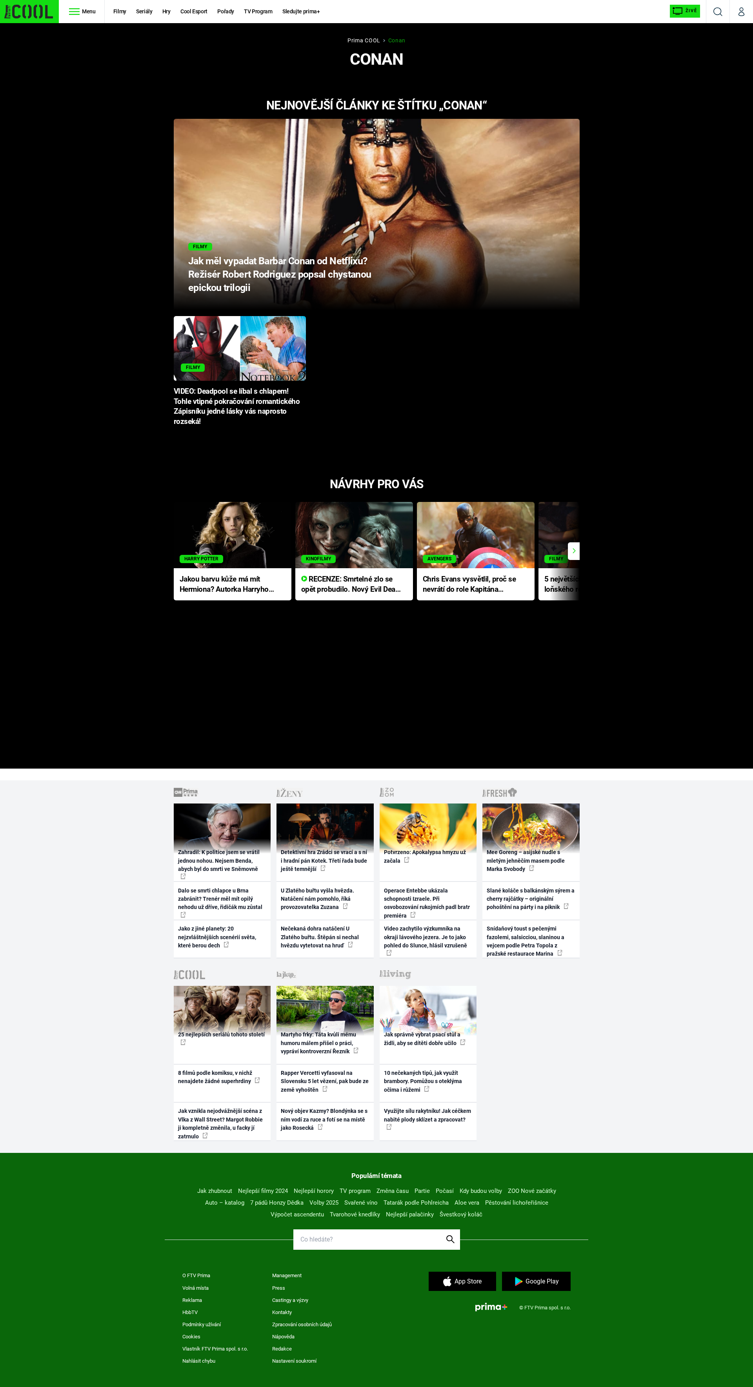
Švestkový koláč (461, 1214)
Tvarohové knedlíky (355, 1214)
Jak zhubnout (214, 1190)
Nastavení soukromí (294, 1361)
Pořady (225, 11)
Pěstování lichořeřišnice (516, 1202)
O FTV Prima (196, 1275)
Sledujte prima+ (301, 11)
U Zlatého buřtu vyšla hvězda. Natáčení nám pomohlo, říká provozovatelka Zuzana (317, 899)
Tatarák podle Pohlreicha (416, 1202)
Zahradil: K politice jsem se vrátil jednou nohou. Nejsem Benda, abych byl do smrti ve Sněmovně (219, 860)
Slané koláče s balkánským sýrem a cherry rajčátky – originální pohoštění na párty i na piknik (531, 899)
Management (287, 1275)
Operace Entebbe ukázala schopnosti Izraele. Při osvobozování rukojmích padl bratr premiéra (427, 903)
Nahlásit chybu (198, 1361)
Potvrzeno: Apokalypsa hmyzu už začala (425, 856)
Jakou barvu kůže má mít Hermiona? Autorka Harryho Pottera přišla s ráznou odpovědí (224, 585)
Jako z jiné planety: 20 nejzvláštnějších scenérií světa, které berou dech (217, 937)
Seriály (144, 11)
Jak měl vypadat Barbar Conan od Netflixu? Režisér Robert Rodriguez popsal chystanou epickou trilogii (279, 274)
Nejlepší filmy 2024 (263, 1190)
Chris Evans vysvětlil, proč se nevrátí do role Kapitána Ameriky (469, 585)
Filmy (119, 11)
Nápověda (283, 1337)
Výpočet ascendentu (297, 1214)
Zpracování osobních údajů (302, 1324)
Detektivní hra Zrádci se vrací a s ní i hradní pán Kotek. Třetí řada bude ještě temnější (324, 860)
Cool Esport (193, 11)
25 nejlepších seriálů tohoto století (221, 1034)
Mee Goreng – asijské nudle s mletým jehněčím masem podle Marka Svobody (526, 860)
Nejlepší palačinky (410, 1214)
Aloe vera (467, 1202)
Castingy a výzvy (290, 1300)
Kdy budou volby (481, 1190)
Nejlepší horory (314, 1190)
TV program (355, 1190)
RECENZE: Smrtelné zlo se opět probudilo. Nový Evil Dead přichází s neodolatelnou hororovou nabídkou (350, 585)
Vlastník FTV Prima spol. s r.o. (215, 1349)
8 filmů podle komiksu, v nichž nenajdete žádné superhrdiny (215, 1077)
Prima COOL (363, 40)
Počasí (445, 1190)
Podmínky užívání (201, 1324)
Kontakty (282, 1312)
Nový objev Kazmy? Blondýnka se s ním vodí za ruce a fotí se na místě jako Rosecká (324, 1119)
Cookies (191, 1337)
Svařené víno (361, 1202)
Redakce (282, 1349)
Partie (422, 1190)
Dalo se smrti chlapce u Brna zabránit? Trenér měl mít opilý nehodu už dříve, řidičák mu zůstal (220, 899)
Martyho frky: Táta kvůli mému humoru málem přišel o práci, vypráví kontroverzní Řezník (318, 1042)
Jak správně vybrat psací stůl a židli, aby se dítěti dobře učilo (422, 1038)
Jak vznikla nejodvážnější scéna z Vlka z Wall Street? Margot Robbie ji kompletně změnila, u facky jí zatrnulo (220, 1123)
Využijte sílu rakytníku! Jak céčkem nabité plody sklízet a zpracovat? (427, 1115)
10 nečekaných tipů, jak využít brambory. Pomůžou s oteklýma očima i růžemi (423, 1081)
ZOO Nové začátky (532, 1190)
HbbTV (190, 1312)
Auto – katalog (224, 1202)
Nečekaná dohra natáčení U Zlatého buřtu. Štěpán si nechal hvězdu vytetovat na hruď (320, 937)
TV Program (258, 11)
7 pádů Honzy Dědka (277, 1202)
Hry (166, 11)
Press (278, 1288)
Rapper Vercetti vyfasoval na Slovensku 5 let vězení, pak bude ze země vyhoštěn (325, 1081)
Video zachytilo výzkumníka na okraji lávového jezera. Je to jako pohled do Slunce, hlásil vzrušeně (425, 937)
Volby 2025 (323, 1202)
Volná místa (195, 1288)
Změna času (392, 1190)
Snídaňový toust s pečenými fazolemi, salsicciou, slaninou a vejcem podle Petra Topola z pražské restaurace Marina (525, 941)
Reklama (192, 1300)
